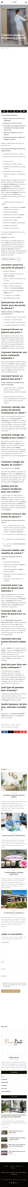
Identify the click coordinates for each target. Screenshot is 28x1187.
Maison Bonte (8, 1179)
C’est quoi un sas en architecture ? (14, 913)
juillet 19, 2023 (9, 1118)
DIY (2, 1076)
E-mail (3, 969)
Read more (5, 1127)
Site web (3, 976)
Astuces (7, 724)
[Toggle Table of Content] (17, 259)
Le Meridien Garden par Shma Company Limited (17, 1138)
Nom (3, 962)
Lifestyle (7, 48)
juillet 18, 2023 (12, 1141)
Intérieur (4, 1085)
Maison (18, 724)
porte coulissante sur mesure (10, 727)
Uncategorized (6, 1091)
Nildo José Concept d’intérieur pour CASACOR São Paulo (17, 1145)
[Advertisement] (14, 64)
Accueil (6, 1166)
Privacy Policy (19, 1166)
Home (2, 48)
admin (3, 1118)
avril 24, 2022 (4, 44)
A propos (11, 1166)
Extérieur (4, 1079)
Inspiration (4, 1082)
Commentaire (5, 942)
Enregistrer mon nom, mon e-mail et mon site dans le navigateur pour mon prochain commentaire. (14, 984)
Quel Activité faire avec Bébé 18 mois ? (14, 835)
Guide (12, 724)
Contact (13, 1168)
